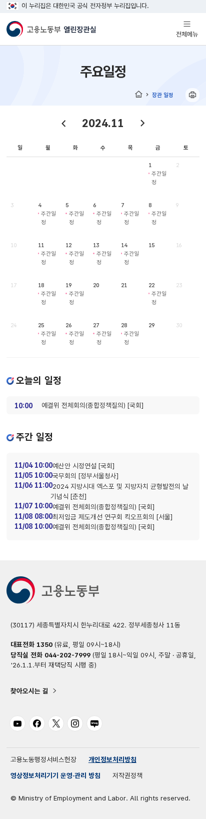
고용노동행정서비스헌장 (43, 759)
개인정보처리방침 (112, 759)
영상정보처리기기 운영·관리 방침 (55, 775)
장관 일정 (163, 94)
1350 (44, 644)
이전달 (63, 123)
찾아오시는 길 (29, 691)
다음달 (142, 123)
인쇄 (193, 95)
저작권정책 (127, 775)
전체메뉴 (187, 29)
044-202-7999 (67, 655)
